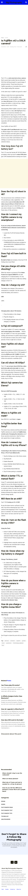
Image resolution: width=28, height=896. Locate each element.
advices (7, 640)
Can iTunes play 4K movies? (10, 685)
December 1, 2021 (5, 46)
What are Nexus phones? (10, 778)
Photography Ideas (7, 807)
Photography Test (7, 810)
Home (2, 37)
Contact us (12, 889)
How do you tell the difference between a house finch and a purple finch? (13, 789)
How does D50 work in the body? (12, 720)
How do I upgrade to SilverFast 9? (12, 709)
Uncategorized (5, 819)
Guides (6, 37)
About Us (19, 889)
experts (18, 640)
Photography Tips (6, 813)
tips (3, 645)
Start (3, 889)
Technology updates (18, 643)
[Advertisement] (14, 20)
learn (3, 643)
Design (3, 801)
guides (24, 640)
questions (8, 643)
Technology (4, 816)
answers (12, 640)
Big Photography (14, 2)
